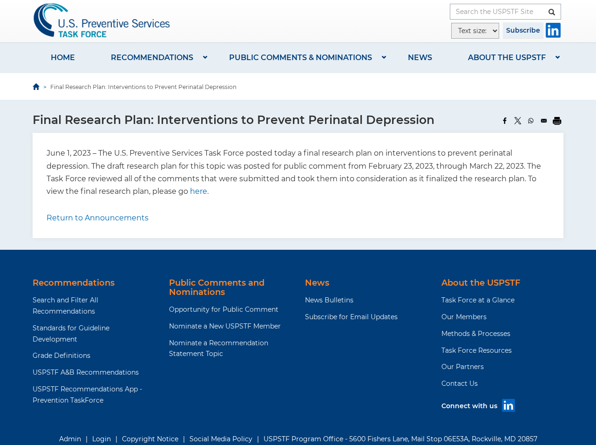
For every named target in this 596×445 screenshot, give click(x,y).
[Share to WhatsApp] (530, 120)
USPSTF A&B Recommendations (86, 372)
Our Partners (462, 367)
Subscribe (523, 30)
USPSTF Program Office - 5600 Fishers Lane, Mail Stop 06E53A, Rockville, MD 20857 (400, 439)
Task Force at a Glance (478, 300)
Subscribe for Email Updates (351, 317)
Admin (70, 439)
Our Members (464, 317)
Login (101, 439)
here (198, 191)
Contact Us (459, 383)
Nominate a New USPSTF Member (225, 326)
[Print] (557, 120)
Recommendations (152, 57)
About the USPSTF (507, 57)
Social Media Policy (221, 439)
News (420, 57)
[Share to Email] (544, 120)
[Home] (102, 20)
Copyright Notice (150, 439)
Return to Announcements (98, 217)
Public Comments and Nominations (216, 287)
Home (63, 57)
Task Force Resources (476, 350)
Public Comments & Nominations (300, 57)
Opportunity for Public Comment (223, 309)
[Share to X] (517, 120)
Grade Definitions (61, 355)
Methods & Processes (475, 333)
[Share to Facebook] (504, 120)
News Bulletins (329, 300)
